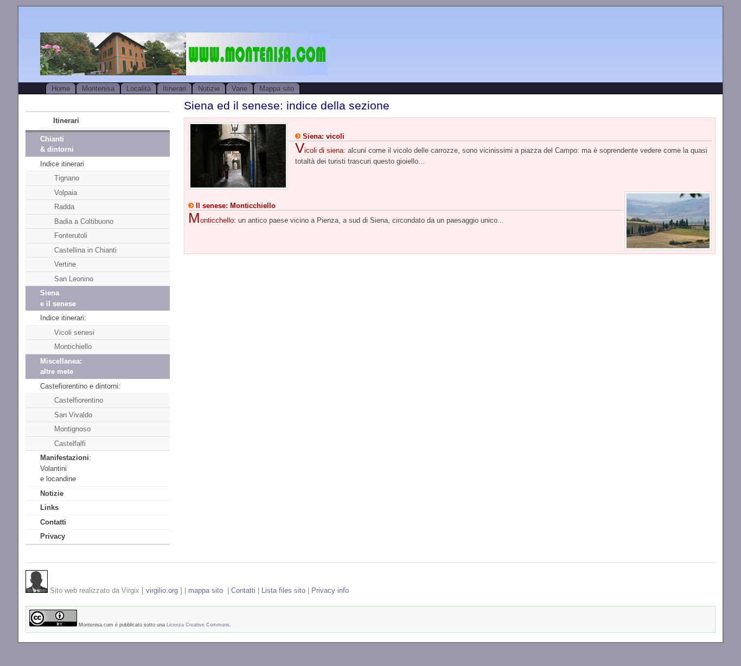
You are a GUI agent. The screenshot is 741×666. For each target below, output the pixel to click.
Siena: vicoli (322, 136)
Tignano (66, 178)
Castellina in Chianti (85, 250)
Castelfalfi (70, 443)
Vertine (65, 264)
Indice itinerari (62, 164)
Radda (64, 207)
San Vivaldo (73, 415)
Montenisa (98, 89)
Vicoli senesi (74, 332)
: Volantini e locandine (65, 468)
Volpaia (65, 193)
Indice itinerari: (63, 318)
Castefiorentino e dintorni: (80, 386)
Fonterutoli (70, 235)
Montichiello (73, 346)
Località (138, 89)
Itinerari (174, 89)
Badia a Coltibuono (83, 221)
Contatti (243, 590)
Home (61, 89)
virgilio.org (162, 590)
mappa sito (205, 590)
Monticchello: (212, 220)
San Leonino (73, 279)
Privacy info (330, 590)
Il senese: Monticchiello (235, 206)
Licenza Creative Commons (198, 625)
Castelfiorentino (78, 400)
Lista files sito (283, 590)
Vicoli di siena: (320, 150)
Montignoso (72, 429)
